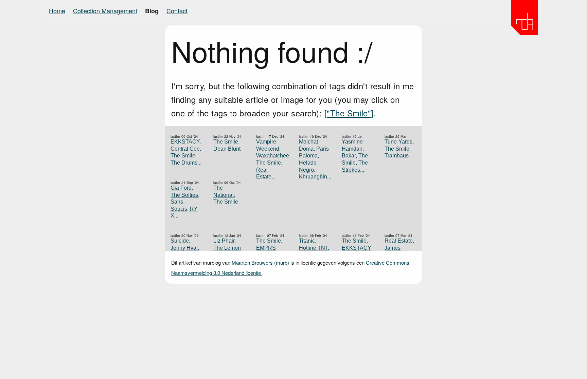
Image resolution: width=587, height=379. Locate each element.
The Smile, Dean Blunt (227, 145)
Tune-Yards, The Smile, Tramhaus (399, 148)
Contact (177, 10)
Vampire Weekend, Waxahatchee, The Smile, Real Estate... (272, 159)
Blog (152, 10)
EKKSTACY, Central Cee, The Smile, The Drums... (186, 152)
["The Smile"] (349, 113)
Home (57, 10)
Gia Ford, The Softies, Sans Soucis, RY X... (185, 202)
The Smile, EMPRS (269, 244)
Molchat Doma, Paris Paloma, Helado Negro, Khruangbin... (315, 159)
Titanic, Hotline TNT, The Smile (314, 248)
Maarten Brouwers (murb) (261, 262)
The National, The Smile (225, 195)
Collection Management (105, 10)
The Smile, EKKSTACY (356, 244)
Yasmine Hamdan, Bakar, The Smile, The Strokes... (355, 155)
